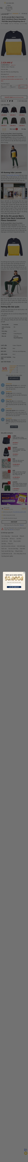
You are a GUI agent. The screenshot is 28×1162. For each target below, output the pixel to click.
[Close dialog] (24, 572)
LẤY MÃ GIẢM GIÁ (14, 587)
